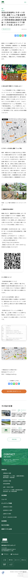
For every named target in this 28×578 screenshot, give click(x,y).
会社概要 (4, 495)
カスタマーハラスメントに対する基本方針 (18, 571)
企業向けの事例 (7, 513)
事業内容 (4, 469)
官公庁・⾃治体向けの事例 (10, 517)
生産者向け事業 (7, 482)
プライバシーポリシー (22, 574)
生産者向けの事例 (7, 510)
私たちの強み (5, 525)
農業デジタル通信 (7, 529)
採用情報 (4, 521)
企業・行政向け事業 (13, 489)
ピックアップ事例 (7, 503)
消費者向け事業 (13, 475)
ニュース (4, 499)
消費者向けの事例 (7, 507)
